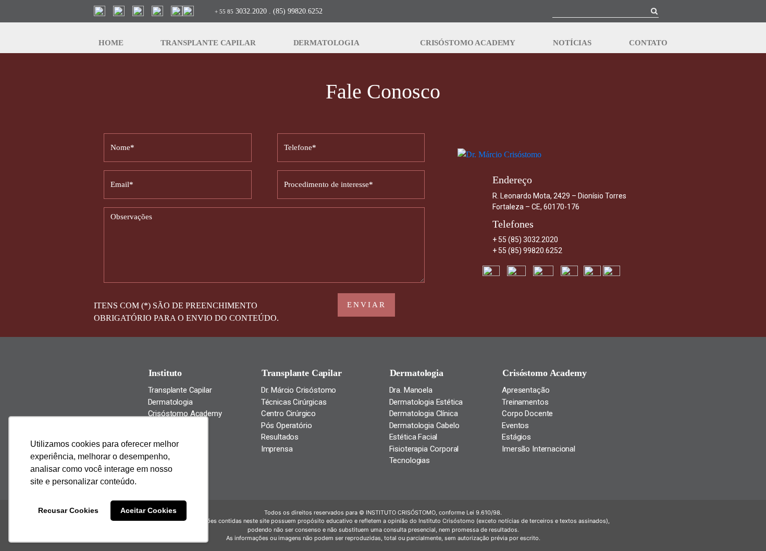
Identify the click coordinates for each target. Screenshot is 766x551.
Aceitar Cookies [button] (148, 510)
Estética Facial (413, 437)
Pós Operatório (286, 425)
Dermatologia (326, 43)
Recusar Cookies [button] (68, 510)
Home (110, 43)
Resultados (280, 437)
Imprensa (277, 449)
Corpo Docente (527, 413)
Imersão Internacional (538, 449)
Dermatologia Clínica (423, 413)
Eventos (515, 425)
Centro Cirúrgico (288, 413)
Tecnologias (409, 460)
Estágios (516, 437)
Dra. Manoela (411, 390)
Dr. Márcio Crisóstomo (299, 390)
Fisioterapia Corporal (424, 449)
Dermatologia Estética (426, 402)
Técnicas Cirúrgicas (294, 402)
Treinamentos (525, 402)
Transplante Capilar (207, 43)
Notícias (572, 43)
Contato (648, 43)
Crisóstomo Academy (467, 43)
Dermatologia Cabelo (424, 425)
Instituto (165, 373)
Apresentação (525, 390)
